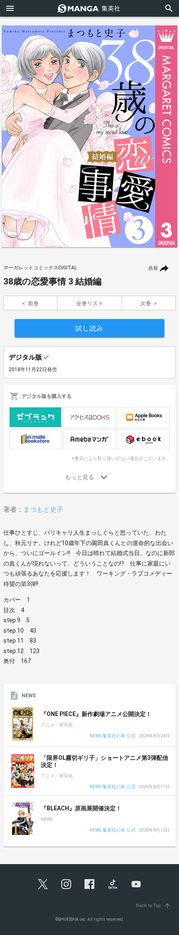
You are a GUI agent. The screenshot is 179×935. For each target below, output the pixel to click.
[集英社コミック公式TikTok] (113, 884)
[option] (89, 136)
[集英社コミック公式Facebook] (89, 884)
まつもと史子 (43, 509)
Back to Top (153, 905)
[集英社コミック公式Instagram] (66, 884)
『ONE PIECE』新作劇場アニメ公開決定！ (96, 714)
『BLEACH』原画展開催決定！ (81, 808)
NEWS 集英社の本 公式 (113, 736)
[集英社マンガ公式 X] (43, 884)
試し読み (89, 328)
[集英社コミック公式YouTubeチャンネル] (136, 884)
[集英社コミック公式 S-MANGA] (89, 8)
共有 (153, 268)
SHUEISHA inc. (72, 919)
